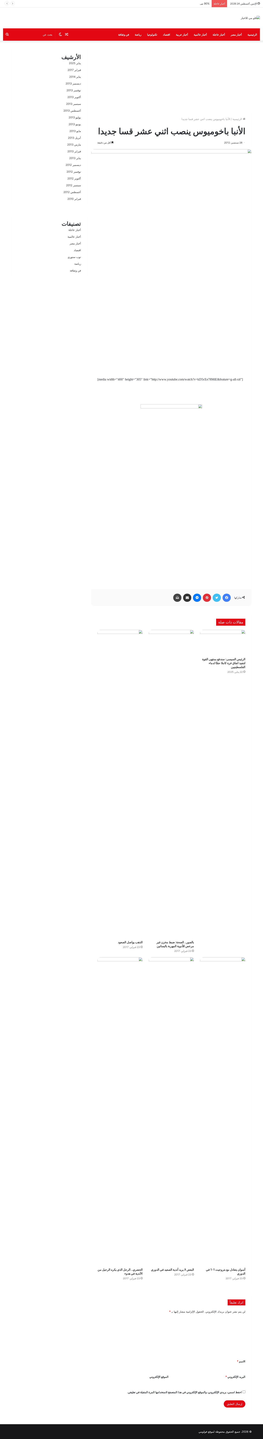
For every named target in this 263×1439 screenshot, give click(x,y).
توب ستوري (74, 257)
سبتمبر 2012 (73, 185)
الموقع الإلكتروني (158, 1376)
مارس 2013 (74, 144)
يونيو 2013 (75, 124)
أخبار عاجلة (219, 34)
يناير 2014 (75, 76)
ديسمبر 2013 (73, 83)
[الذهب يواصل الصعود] (120, 784)
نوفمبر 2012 (74, 171)
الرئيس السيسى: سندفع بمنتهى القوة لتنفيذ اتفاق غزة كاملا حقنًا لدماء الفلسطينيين (223, 663)
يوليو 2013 (75, 117)
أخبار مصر (236, 34)
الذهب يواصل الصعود (130, 942)
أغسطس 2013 (72, 110)
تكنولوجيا (152, 34)
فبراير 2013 (74, 151)
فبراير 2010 (74, 198)
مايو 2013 (75, 131)
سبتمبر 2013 (73, 103)
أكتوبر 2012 (74, 178)
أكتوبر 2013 (74, 97)
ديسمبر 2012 (73, 164)
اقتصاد (166, 34)
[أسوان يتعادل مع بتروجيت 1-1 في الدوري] (222, 1111)
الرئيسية (252, 34)
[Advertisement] (171, 75)
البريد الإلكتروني (235, 1376)
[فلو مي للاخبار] (250, 18)
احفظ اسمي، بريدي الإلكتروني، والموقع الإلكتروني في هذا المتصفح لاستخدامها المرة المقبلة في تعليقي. (184, 1392)
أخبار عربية (182, 34)
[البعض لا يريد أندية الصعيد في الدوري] (171, 1111)
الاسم (241, 1361)
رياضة (138, 34)
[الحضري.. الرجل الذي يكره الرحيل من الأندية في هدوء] (120, 1111)
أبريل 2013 (74, 137)
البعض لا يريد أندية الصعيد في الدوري (172, 1269)
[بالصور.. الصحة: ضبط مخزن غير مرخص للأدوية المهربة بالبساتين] (171, 784)
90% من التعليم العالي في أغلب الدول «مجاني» (183, 3)
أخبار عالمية (200, 34)
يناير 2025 (75, 63)
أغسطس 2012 (72, 192)
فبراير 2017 (74, 70)
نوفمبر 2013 (74, 90)
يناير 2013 (75, 158)
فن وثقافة (123, 34)
